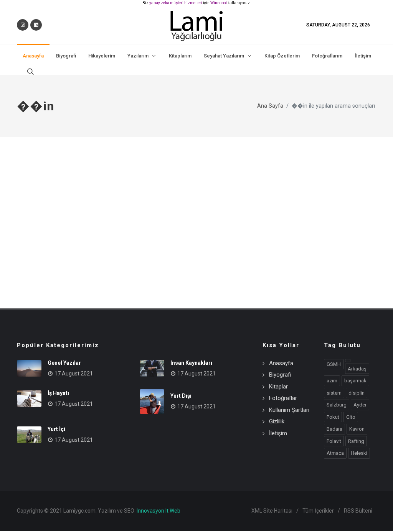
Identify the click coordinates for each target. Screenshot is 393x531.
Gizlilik (276, 421)
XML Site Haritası (271, 511)
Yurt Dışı (181, 396)
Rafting (356, 441)
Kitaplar (278, 386)
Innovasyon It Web (158, 511)
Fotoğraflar (283, 398)
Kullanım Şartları (289, 409)
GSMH (334, 364)
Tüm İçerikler (318, 511)
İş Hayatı (58, 393)
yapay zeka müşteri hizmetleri (175, 3)
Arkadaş (357, 369)
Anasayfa (281, 363)
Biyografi (280, 374)
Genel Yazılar (64, 363)
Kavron (357, 429)
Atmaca (335, 453)
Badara (334, 429)
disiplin (356, 393)
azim (332, 381)
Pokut (333, 417)
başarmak (355, 381)
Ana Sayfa (270, 106)
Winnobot (218, 3)
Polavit (334, 441)
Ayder (360, 405)
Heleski (359, 453)
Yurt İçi (56, 429)
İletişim (278, 433)
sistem (334, 393)
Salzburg (337, 405)
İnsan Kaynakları (191, 363)
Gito (350, 417)
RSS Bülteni (358, 511)
